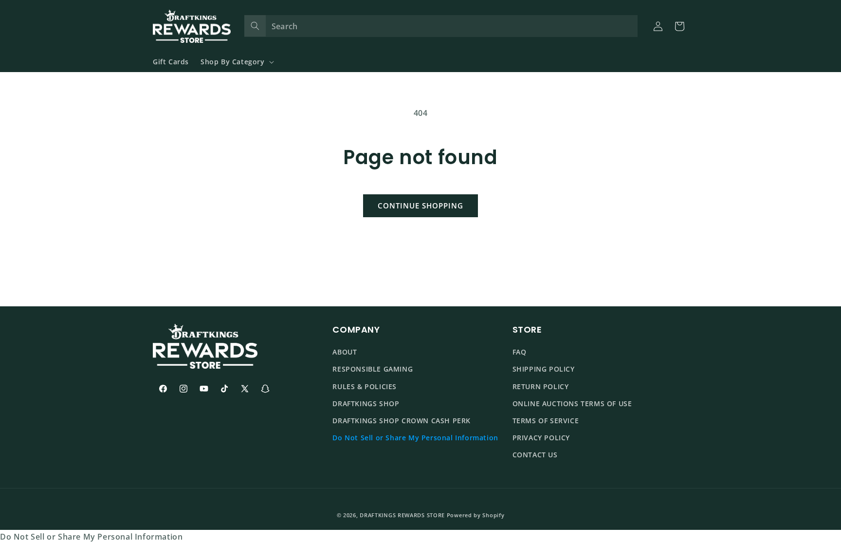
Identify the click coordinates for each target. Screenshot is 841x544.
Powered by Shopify (476, 515)
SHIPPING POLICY (543, 369)
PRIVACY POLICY (541, 437)
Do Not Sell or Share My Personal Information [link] (91, 536)
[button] (236, 62)
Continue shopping (420, 205)
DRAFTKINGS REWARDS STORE (402, 515)
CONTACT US (535, 455)
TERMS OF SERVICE (545, 420)
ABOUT (344, 352)
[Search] (255, 26)
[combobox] (441, 26)
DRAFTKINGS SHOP (365, 403)
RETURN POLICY (540, 386)
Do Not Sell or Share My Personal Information (415, 437)
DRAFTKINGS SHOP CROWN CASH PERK (401, 420)
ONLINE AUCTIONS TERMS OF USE (572, 403)
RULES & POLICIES (364, 386)
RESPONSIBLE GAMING (372, 369)
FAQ (519, 352)
